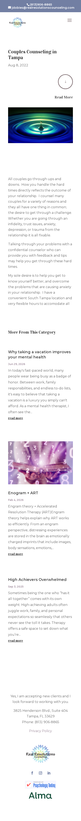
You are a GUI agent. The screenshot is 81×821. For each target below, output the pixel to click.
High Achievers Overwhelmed (37, 579)
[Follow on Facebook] (32, 773)
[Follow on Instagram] (40, 773)
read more (15, 418)
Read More (64, 97)
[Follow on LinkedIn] (48, 773)
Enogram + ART (23, 493)
